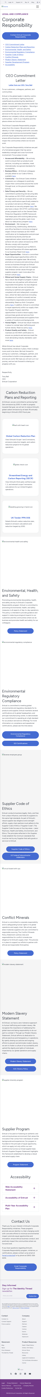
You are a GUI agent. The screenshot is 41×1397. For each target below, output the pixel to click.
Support (24, 1321)
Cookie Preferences (7, 1388)
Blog (33, 2)
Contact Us (5, 1319)
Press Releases (6, 1350)
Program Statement (20, 1165)
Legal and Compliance (28, 1358)
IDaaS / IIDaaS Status (28, 1345)
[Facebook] (15, 1373)
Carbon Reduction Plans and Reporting (19, 47)
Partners (24, 1324)
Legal (3, 1383)
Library (24, 1355)
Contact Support (6, 1321)
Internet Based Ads (25, 1383)
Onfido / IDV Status (27, 1347)
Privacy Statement (25, 1308)
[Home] (5, 6)
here (14, 176)
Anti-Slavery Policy (20, 1069)
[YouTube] (29, 1373)
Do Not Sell (18, 1388)
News (3, 1347)
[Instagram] (20, 1373)
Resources (25, 1353)
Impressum (25, 1336)
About (24, 1319)
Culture (24, 1329)
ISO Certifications (20, 743)
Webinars (25, 1334)
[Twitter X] (11, 1373)
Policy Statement (20, 631)
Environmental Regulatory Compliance (20, 52)
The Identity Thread (7, 1353)
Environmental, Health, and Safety (18, 50)
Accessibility (10, 65)
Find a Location (6, 1324)
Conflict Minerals (11, 57)
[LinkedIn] (25, 1373)
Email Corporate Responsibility (20, 1267)
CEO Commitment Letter (14, 44)
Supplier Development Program (17, 62)
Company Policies (28, 1385)
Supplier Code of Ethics (14, 55)
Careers (24, 1326)
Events (24, 1331)
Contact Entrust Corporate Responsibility (20, 36)
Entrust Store (26, 1350)
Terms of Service (6, 1385)
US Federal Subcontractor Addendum (20, 856)
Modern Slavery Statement (15, 60)
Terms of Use (16, 1308)
